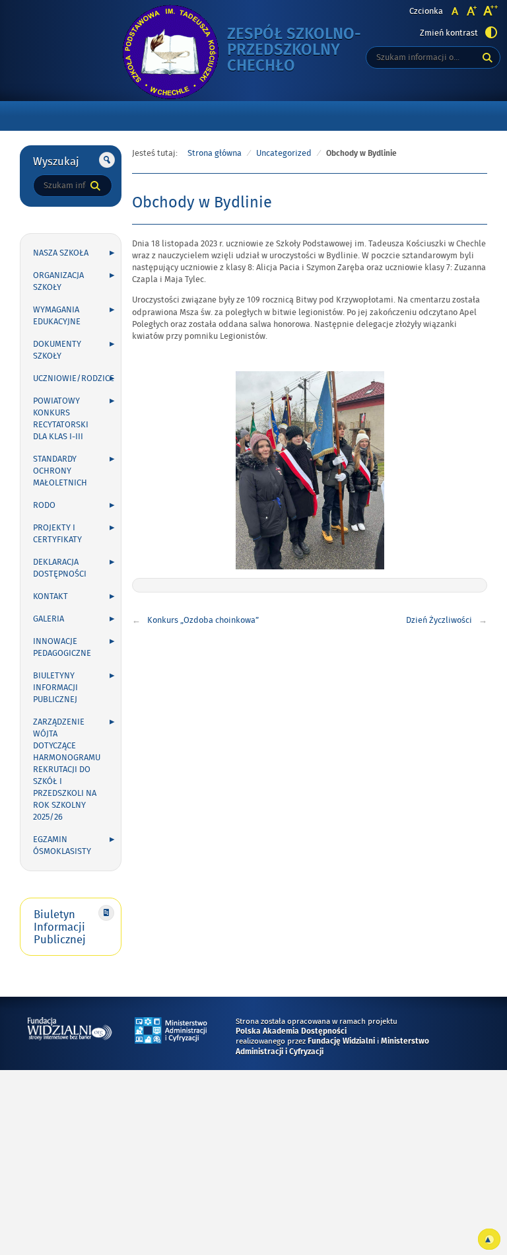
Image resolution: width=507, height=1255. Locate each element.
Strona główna (214, 153)
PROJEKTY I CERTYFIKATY (57, 534)
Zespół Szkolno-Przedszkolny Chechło (296, 50)
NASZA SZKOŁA (60, 253)
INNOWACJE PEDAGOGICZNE (62, 647)
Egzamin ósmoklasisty (62, 845)
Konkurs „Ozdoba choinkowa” (203, 620)
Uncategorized (284, 153)
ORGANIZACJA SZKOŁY (58, 281)
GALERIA (48, 619)
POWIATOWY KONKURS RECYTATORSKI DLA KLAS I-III (60, 419)
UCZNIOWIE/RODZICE (73, 378)
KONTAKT (50, 596)
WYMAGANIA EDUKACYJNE (57, 316)
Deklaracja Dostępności (59, 568)
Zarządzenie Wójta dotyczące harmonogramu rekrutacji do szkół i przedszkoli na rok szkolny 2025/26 (66, 769)
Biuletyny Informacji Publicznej (55, 687)
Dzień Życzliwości (439, 620)
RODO (44, 505)
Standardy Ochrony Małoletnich (60, 471)
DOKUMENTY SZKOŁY (57, 350)
